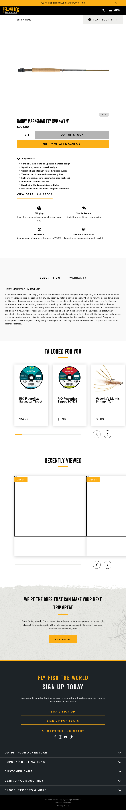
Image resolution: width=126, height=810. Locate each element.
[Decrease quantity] (20, 135)
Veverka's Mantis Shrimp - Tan (108, 400)
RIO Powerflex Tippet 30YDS (67, 400)
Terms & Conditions (35, 802)
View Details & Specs (35, 194)
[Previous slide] (97, 434)
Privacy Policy (34, 805)
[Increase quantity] (29, 135)
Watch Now (79, 3)
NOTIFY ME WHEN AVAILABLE (63, 144)
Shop (19, 19)
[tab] (49, 278)
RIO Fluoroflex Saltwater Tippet (30, 400)
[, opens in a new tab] (55, 737)
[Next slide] (107, 434)
